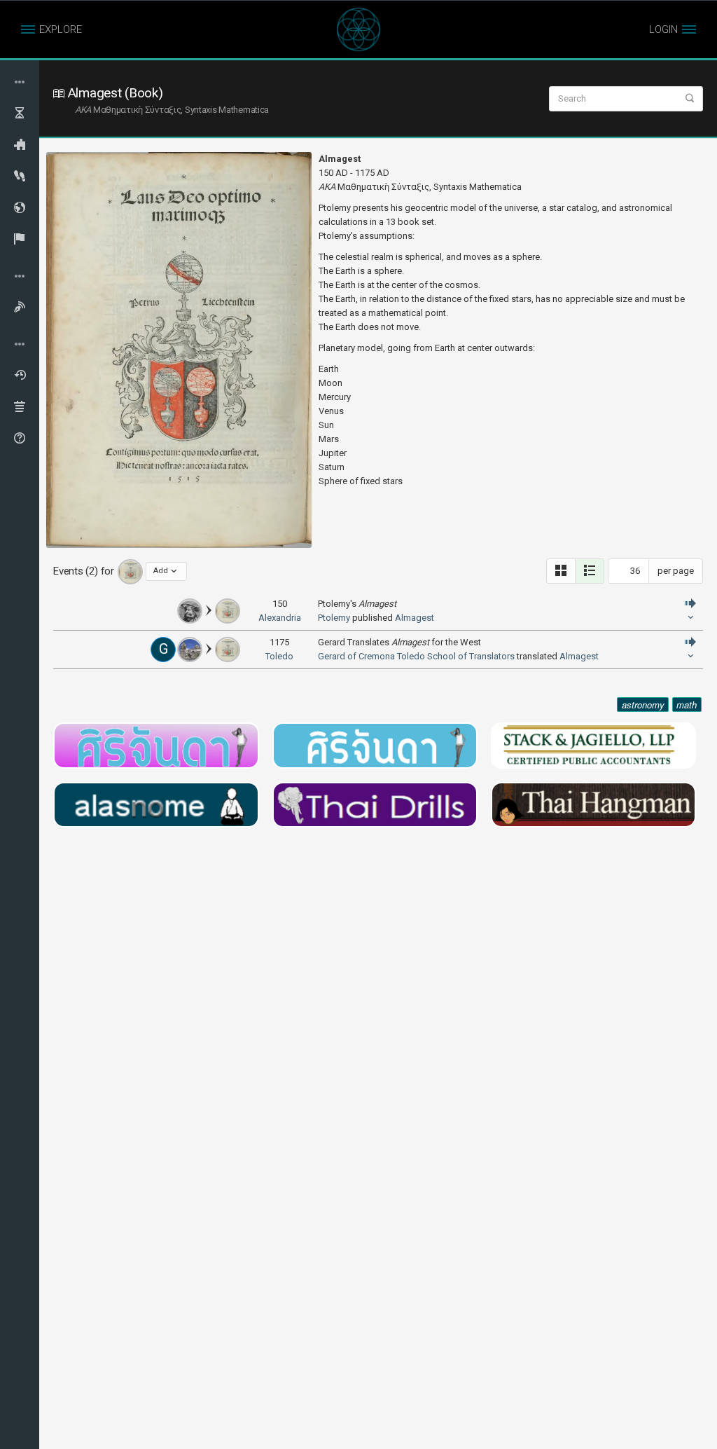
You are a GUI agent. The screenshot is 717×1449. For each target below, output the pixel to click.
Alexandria (279, 617)
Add (160, 570)
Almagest (414, 617)
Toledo (279, 656)
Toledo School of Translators (456, 656)
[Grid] (561, 571)
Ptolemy (334, 617)
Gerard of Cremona (356, 656)
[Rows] (589, 571)
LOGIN (663, 29)
